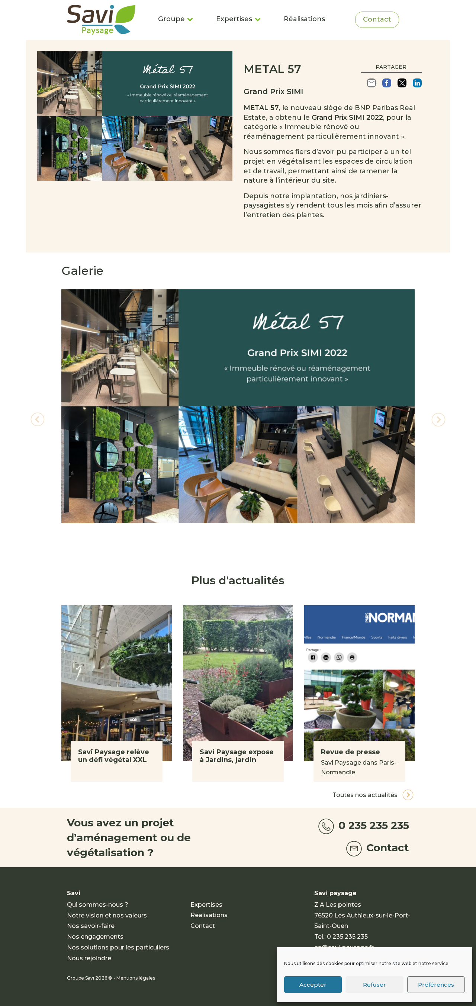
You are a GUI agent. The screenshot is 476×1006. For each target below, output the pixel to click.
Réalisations (304, 19)
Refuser (374, 984)
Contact (377, 19)
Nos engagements (95, 936)
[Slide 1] (238, 542)
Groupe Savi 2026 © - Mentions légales (111, 978)
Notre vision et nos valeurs (107, 915)
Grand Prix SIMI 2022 (347, 117)
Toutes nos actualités (365, 794)
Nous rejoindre (89, 958)
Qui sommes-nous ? (97, 904)
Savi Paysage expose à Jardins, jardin (237, 756)
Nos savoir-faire (91, 925)
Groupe (171, 19)
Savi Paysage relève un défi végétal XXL (113, 756)
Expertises (234, 19)
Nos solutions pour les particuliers (118, 947)
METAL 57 (261, 108)
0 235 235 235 (372, 825)
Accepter (313, 984)
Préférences (436, 984)
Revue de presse (350, 752)
